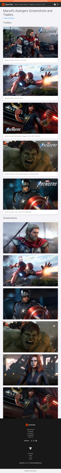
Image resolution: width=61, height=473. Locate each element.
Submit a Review (30, 429)
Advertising (30, 453)
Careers (30, 455)
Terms (30, 457)
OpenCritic (21, 463)
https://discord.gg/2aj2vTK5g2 (38, 1)
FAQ (43, 4)
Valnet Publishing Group (36, 463)
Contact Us (30, 437)
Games (23, 4)
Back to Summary (9, 18)
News (16, 4)
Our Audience (30, 433)
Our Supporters (30, 435)
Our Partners (30, 431)
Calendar (31, 4)
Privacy (30, 459)
